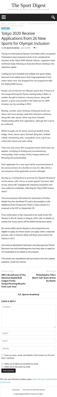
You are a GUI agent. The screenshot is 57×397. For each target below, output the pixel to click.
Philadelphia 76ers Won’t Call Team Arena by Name (44, 277)
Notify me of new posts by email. (17, 367)
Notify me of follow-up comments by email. (21, 364)
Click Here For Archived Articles (34, 390)
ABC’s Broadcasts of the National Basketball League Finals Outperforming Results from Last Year (13, 280)
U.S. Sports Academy (11, 48)
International (12, 23)
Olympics (22, 23)
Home (3, 23)
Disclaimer (16, 390)
